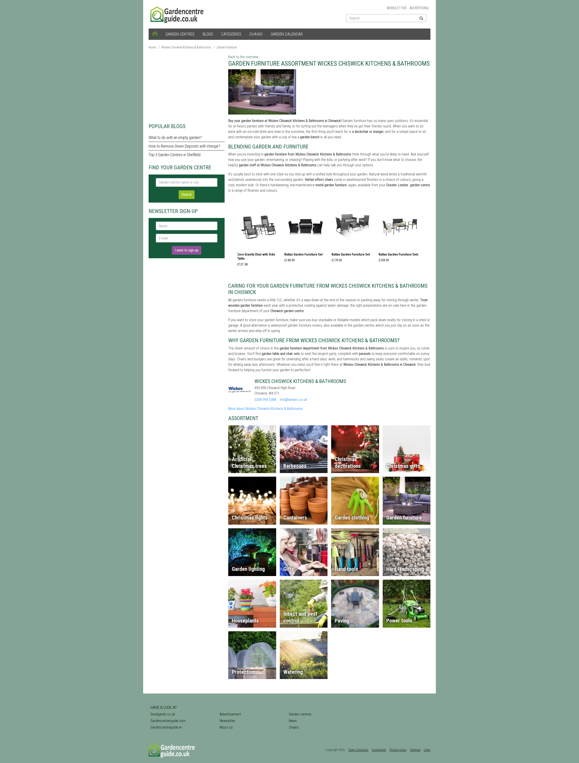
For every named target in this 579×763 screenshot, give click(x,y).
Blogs (208, 34)
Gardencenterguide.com (167, 721)
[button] (258, 237)
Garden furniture (227, 47)
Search (187, 194)
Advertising (419, 8)
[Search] (419, 18)
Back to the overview (243, 57)
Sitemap (415, 750)
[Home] (155, 34)
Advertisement (230, 714)
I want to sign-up (186, 250)
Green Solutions (358, 750)
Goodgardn (379, 750)
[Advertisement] (187, 86)
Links (427, 750)
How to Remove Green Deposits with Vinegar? (184, 146)
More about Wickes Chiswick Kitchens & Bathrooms (265, 409)
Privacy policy (398, 750)
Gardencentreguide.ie (166, 727)
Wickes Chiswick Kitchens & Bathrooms (186, 47)
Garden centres (180, 34)
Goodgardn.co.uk (162, 714)
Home (152, 47)
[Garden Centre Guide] (177, 14)
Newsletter (396, 8)
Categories (231, 34)
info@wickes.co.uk (293, 399)
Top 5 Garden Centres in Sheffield (174, 154)
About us (226, 727)
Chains (256, 34)
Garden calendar (287, 34)
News (293, 721)
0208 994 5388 (265, 399)
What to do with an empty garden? (175, 137)
